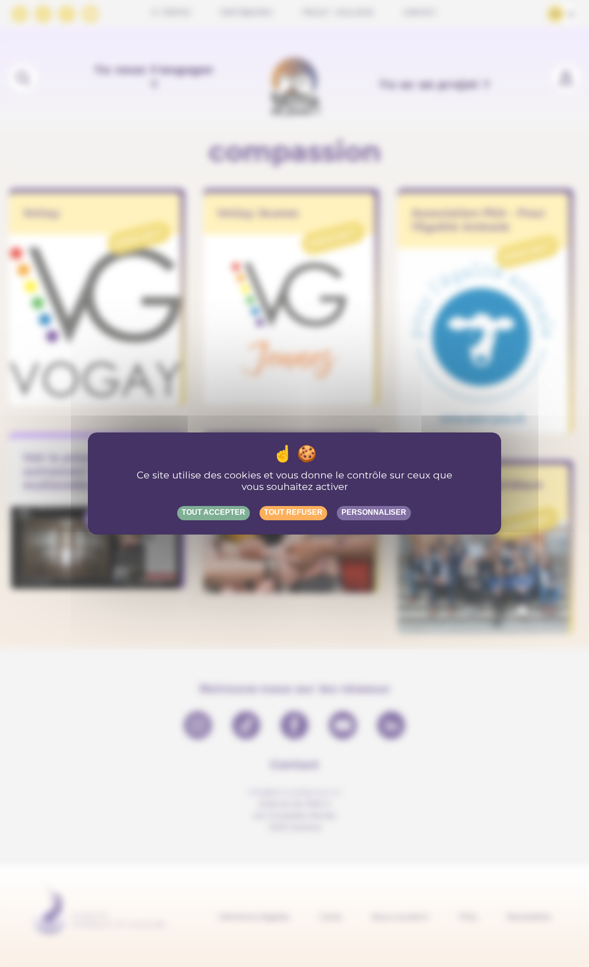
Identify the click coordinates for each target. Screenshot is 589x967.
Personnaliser (373, 512)
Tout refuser (293, 512)
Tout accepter (213, 512)
